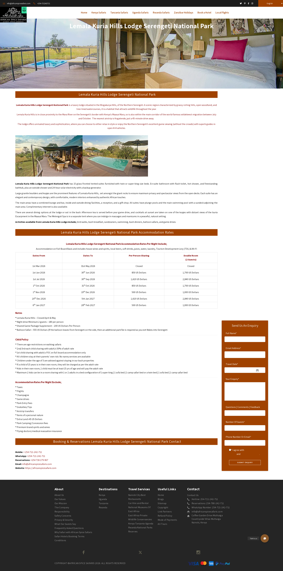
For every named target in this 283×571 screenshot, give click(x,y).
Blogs (161, 499)
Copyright (163, 507)
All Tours (162, 524)
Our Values (60, 499)
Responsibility (62, 511)
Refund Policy (165, 515)
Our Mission (61, 503)
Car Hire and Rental (138, 503)
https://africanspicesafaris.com (40, 468)
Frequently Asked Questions (69, 528)
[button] (265, 538)
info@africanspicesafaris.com (37, 464)
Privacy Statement (250, 454)
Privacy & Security (64, 519)
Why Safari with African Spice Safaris (73, 532)
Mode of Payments (167, 519)
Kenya (102, 495)
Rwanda (103, 507)
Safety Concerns (63, 515)
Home (161, 495)
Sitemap (162, 503)
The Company (62, 507)
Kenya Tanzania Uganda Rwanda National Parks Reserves (140, 527)
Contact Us (193, 495)
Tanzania (103, 503)
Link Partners (165, 511)
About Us (59, 495)
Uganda (103, 499)
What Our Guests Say (65, 524)
